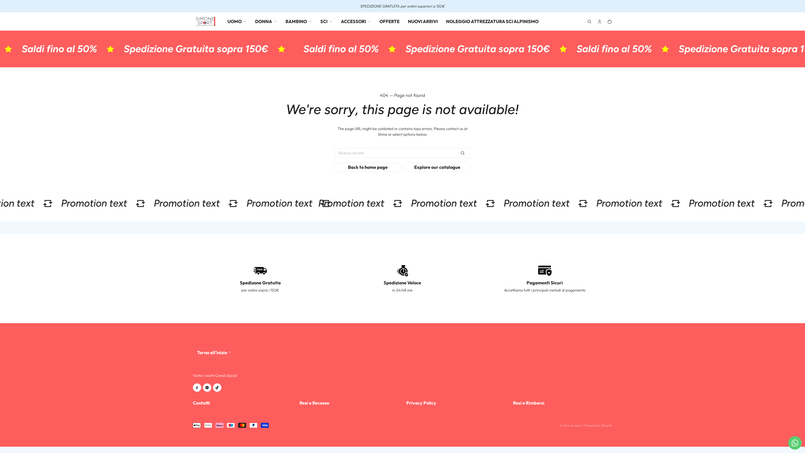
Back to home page (368, 167)
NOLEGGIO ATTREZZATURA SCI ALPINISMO (492, 21)
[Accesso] (599, 21)
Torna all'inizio (212, 352)
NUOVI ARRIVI (423, 21)
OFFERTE (389, 21)
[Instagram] (207, 387)
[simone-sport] (206, 21)
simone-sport (572, 425)
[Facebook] (197, 387)
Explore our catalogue (437, 167)
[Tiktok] (217, 387)
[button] (589, 21)
